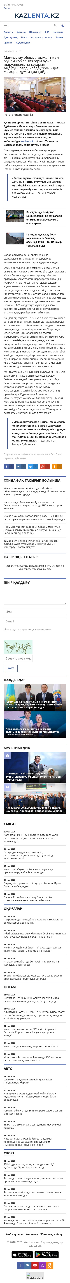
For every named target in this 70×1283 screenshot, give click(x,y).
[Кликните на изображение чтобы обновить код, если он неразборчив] (18, 653)
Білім (24, 37)
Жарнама (32, 1234)
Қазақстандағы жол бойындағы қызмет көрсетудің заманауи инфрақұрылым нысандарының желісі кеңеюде (28, 1141)
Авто (8, 1068)
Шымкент (35, 32)
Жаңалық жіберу (51, 1234)
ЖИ (47, 32)
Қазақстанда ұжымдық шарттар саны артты (31, 1046)
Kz (9, 8)
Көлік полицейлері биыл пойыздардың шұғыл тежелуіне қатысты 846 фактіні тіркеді (32, 949)
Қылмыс (58, 32)
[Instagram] (42, 1265)
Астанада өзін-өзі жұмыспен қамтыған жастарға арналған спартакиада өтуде (34, 1179)
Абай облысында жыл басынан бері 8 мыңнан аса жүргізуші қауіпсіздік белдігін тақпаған (35, 935)
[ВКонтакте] (27, 1265)
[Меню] (5, 25)
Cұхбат (8, 42)
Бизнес (59, 37)
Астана (21, 32)
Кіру (49, 568)
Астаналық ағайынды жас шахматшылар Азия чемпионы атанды (32, 1193)
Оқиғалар (13, 908)
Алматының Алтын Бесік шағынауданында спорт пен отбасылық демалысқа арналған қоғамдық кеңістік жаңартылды (34, 1015)
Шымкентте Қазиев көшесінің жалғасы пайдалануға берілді (28, 1081)
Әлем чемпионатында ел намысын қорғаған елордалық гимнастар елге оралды (31, 1207)
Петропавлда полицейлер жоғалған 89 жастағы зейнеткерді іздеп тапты (33, 921)
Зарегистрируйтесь (17, 565)
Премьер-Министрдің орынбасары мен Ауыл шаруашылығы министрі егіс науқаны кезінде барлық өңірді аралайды (32, 530)
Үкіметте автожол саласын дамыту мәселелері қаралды (32, 1126)
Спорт (9, 1153)
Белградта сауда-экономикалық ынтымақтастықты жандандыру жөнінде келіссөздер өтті (29, 855)
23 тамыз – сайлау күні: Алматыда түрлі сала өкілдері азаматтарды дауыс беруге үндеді (31, 999)
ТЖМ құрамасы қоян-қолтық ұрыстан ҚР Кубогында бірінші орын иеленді (29, 1165)
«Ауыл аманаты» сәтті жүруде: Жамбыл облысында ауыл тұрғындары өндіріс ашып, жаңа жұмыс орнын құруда (35, 491)
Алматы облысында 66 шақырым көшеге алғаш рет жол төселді (33, 1112)
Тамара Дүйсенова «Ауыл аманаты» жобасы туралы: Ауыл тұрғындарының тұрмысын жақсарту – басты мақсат (31, 544)
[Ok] (49, 1265)
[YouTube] (35, 1265)
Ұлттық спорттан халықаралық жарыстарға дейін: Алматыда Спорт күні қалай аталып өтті (35, 1221)
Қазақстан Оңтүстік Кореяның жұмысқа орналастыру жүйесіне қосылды (28, 870)
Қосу (11, 668)
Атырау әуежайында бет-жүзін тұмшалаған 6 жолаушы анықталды (31, 963)
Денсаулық (11, 37)
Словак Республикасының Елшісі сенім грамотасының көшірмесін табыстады (28, 898)
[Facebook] (20, 1265)
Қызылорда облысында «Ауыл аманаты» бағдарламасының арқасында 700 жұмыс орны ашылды (33, 505)
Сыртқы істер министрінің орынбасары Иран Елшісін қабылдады (32, 884)
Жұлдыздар (23, 42)
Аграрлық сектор (41, 37)
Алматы (8, 32)
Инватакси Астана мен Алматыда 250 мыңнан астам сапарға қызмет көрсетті (32, 1058)
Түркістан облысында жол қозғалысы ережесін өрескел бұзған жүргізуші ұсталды (33, 977)
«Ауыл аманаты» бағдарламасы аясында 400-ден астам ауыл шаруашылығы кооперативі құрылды (34, 517)
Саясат (10, 824)
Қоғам (10, 987)
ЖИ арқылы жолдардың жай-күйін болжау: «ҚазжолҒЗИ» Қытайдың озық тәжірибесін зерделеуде (30, 1096)
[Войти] (62, 25)
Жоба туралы (14, 1234)
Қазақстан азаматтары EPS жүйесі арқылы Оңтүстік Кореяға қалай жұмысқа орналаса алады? (30, 1032)
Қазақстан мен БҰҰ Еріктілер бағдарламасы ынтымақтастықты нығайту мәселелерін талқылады (31, 838)
